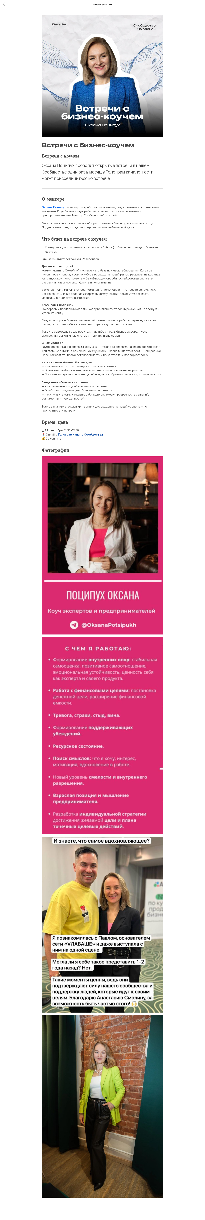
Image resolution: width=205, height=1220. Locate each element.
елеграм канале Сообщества (81, 434)
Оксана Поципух (54, 207)
